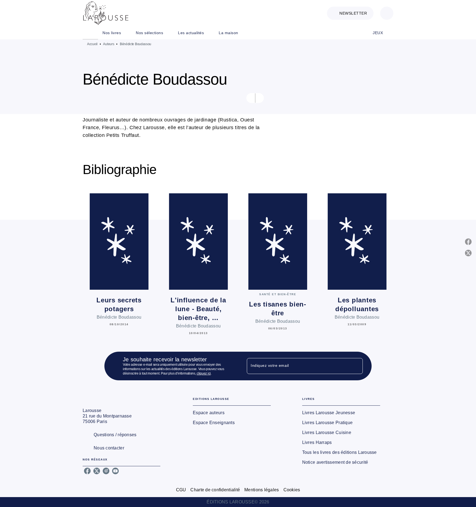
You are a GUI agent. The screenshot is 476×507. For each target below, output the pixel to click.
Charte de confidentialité (215, 489)
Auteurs (108, 44)
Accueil (92, 44)
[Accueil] (106, 13)
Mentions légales (261, 489)
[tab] (90, 32)
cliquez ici (204, 373)
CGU (181, 489)
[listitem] (87, 471)
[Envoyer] (356, 366)
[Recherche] (386, 13)
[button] (350, 13)
